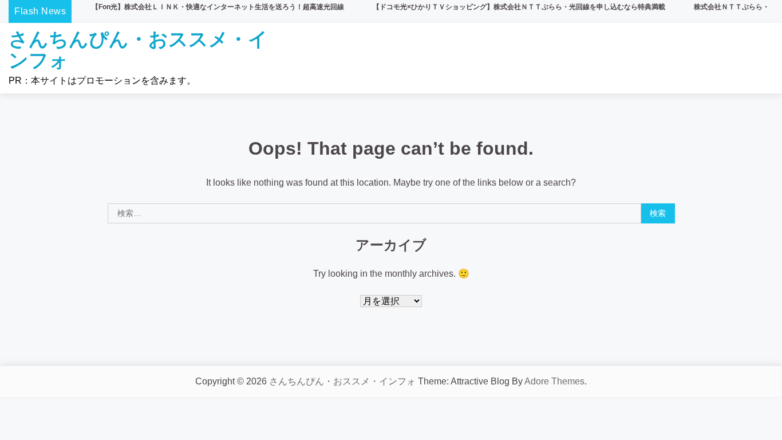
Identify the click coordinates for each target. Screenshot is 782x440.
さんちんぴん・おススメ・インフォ (138, 49)
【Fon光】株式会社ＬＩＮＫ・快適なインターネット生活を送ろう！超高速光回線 (218, 7)
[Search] (759, 58)
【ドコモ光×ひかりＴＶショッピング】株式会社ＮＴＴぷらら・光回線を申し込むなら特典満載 (519, 7)
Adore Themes (554, 381)
